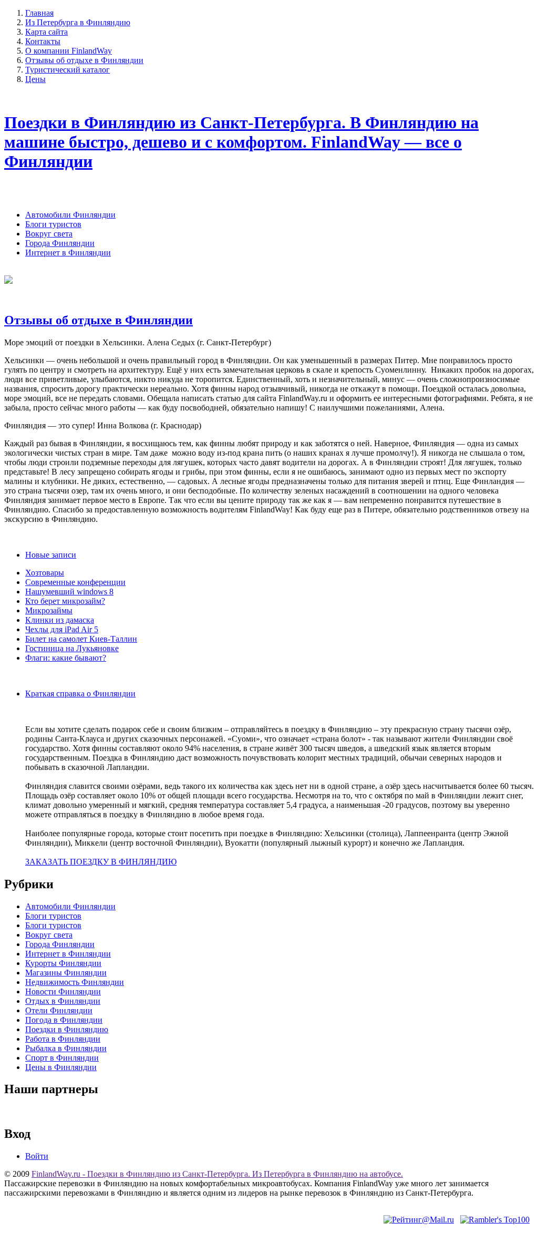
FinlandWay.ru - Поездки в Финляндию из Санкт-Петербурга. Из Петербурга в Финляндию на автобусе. (217, 1173)
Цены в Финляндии (61, 1067)
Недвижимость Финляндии (74, 982)
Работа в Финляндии (62, 1038)
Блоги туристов (53, 224)
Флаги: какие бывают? (65, 657)
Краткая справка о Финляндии (80, 693)
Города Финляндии (60, 243)
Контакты (42, 41)
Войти (36, 1156)
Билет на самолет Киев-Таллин (81, 638)
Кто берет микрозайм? (65, 601)
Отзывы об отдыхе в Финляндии (84, 60)
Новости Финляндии (63, 991)
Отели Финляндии (58, 1010)
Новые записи (50, 554)
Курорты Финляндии (63, 963)
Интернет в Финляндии (68, 252)
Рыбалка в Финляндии (66, 1048)
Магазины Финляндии (66, 972)
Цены (35, 79)
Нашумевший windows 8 (69, 591)
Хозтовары (44, 572)
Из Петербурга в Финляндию (77, 22)
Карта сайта (46, 31)
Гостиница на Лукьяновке (72, 648)
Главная (39, 12)
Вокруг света (49, 233)
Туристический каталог (67, 69)
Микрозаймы (49, 610)
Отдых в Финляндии (62, 1000)
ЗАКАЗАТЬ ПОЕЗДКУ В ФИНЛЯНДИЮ (101, 861)
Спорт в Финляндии (62, 1057)
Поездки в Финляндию (66, 1029)
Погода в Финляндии (63, 1019)
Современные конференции (75, 582)
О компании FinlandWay (68, 50)
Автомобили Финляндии (70, 214)
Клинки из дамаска (59, 619)
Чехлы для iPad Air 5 (61, 629)
